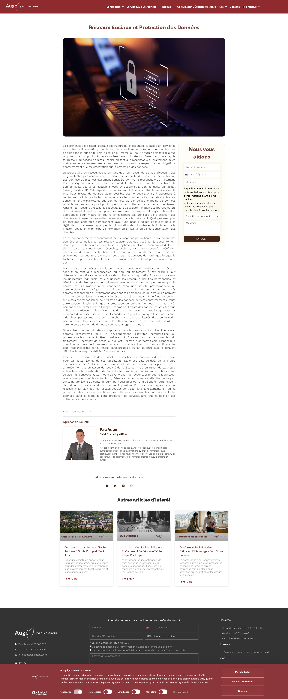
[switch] (108, 691)
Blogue (166, 6)
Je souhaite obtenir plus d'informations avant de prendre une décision (132, 646)
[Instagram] (20, 663)
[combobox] (189, 174)
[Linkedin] (16, 663)
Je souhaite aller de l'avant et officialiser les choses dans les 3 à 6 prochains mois (138, 650)
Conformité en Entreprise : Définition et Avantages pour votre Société (201, 551)
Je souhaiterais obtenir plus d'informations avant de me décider (201, 196)
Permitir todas (242, 672)
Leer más (70, 579)
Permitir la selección (242, 681)
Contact (235, 6)
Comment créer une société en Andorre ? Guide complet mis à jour (85, 551)
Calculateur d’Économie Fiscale (196, 6)
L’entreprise (113, 6)
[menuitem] (251, 7)
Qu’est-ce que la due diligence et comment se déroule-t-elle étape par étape (142, 551)
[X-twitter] (24, 663)
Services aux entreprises (141, 6)
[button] (107, 485)
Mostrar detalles (181, 692)
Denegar (242, 691)
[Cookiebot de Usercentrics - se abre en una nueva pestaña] (40, 693)
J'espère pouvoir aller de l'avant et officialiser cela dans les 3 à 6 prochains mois (201, 207)
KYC (221, 6)
